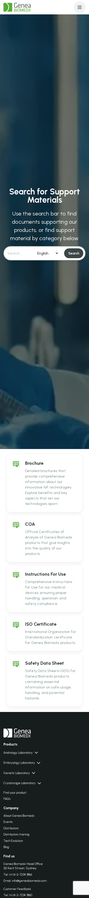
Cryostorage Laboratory (19, 783)
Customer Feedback (17, 889)
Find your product (14, 792)
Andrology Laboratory (18, 752)
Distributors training (16, 834)
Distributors (10, 828)
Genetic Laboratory (16, 773)
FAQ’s (6, 799)
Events (8, 822)
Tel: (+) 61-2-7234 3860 (17, 895)
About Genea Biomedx (18, 815)
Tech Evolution (13, 841)
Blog (6, 847)
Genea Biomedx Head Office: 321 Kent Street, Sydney (23, 866)
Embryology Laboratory (19, 762)
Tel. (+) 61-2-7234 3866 (17, 874)
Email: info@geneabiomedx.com (25, 880)
